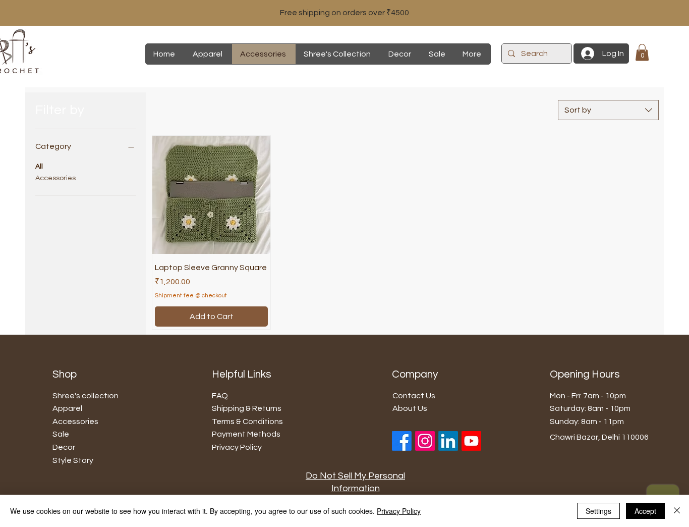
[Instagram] (425, 441)
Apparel (67, 408)
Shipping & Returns (246, 408)
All (39, 166)
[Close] (677, 511)
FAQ (220, 396)
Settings (598, 511)
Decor (63, 447)
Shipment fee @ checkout (191, 295)
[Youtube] (471, 441)
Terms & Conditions (247, 421)
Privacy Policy (399, 511)
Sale (60, 434)
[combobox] (608, 110)
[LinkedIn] (448, 441)
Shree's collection (85, 396)
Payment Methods (246, 434)
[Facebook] (402, 441)
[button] (642, 52)
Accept (645, 511)
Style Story (72, 460)
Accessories (55, 178)
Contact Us (413, 396)
